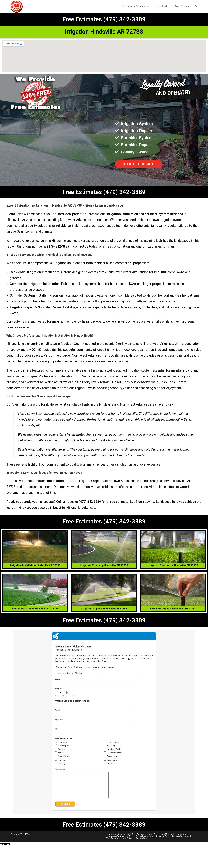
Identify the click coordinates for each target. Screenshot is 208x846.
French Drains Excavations (141, 836)
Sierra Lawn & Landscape (117, 834)
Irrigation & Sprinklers (116, 836)
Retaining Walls (162, 836)
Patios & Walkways (180, 836)
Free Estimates (139, 834)
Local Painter (127, 838)
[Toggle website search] (196, 6)
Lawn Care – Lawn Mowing (160, 834)
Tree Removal (112, 838)
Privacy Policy (142, 838)
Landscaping (180, 834)
